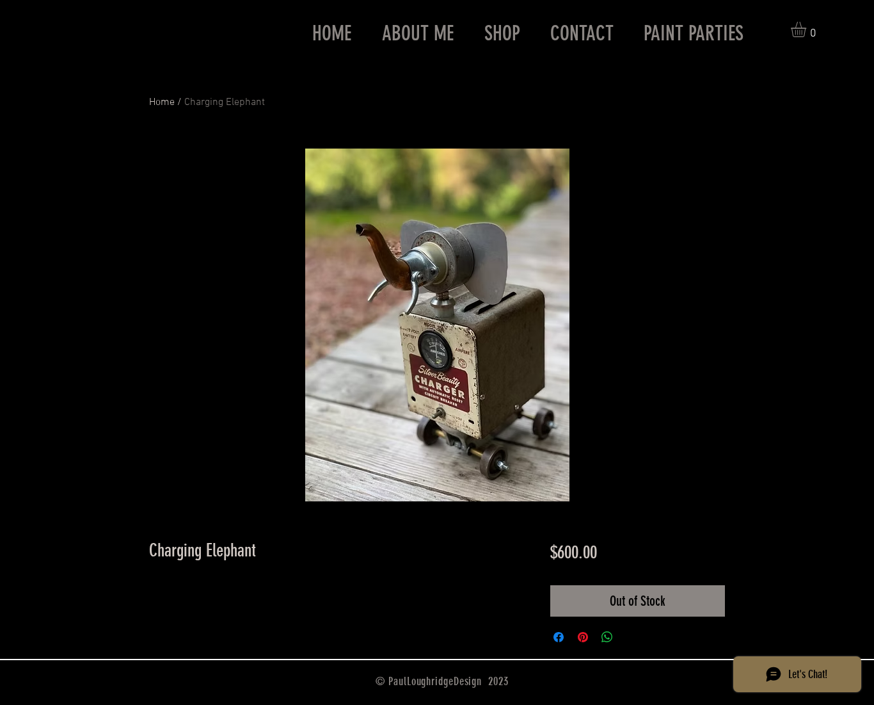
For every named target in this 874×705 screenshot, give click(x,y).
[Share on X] (631, 637)
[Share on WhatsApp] (607, 637)
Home (162, 102)
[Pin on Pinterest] (583, 637)
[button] (807, 29)
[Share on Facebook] (558, 637)
